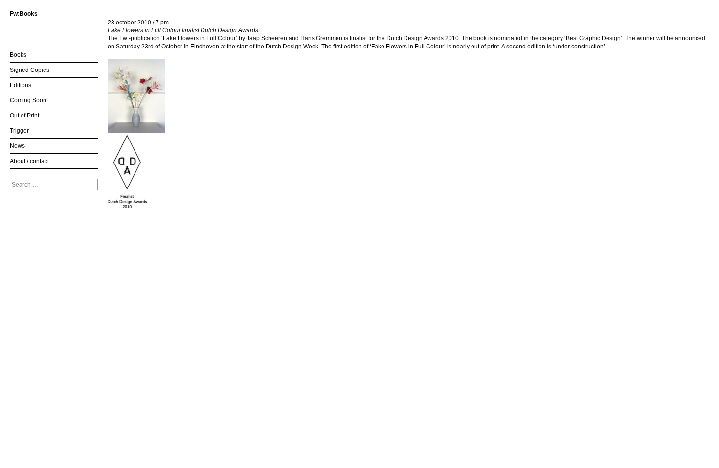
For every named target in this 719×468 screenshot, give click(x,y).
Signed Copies (29, 70)
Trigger (19, 130)
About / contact (29, 161)
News (17, 145)
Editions (20, 85)
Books (18, 54)
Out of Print (24, 115)
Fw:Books (24, 13)
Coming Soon (28, 100)
